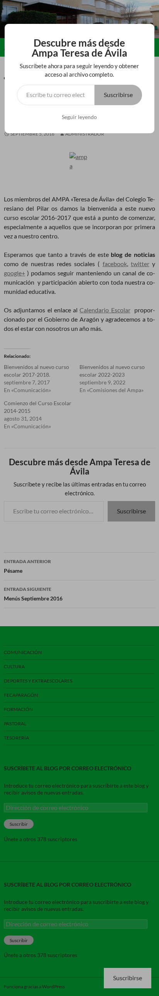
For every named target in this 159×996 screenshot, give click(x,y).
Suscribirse (118, 94)
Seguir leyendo (79, 117)
